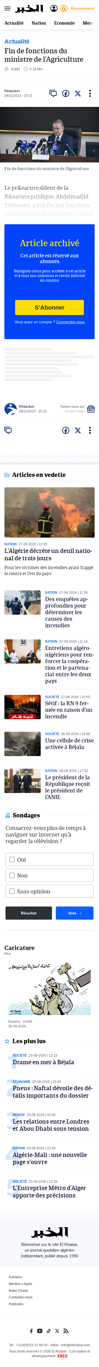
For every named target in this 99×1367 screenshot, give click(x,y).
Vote (72, 913)
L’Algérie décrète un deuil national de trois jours (48, 554)
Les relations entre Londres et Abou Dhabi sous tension (51, 1125)
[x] (78, 93)
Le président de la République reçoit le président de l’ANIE (67, 787)
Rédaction (12, 91)
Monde (90, 23)
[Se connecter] (53, 8)
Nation (39, 23)
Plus (7, 954)
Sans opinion (33, 891)
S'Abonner (50, 307)
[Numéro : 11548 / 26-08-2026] (49, 988)
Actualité (13, 23)
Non (22, 875)
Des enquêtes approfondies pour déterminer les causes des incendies (66, 612)
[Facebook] (31, 1330)
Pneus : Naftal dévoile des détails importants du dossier (53, 1091)
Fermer (7, 8)
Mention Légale (20, 1284)
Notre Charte (18, 1291)
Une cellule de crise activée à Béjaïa (69, 743)
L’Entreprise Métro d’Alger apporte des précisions (49, 1191)
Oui (21, 859)
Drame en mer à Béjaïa (43, 1062)
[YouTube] (39, 1330)
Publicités (16, 1304)
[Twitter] (57, 1330)
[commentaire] (53, 93)
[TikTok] (49, 1330)
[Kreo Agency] (61, 1356)
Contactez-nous (20, 1297)
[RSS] (66, 1330)
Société (52, 697)
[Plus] (90, 93)
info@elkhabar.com (75, 1345)
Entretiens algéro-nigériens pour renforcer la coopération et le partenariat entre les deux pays (69, 664)
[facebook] (65, 93)
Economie (64, 23)
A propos (15, 1277)
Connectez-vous (70, 322)
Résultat (29, 913)
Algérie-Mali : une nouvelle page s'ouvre (50, 1158)
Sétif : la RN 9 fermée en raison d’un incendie (68, 709)
